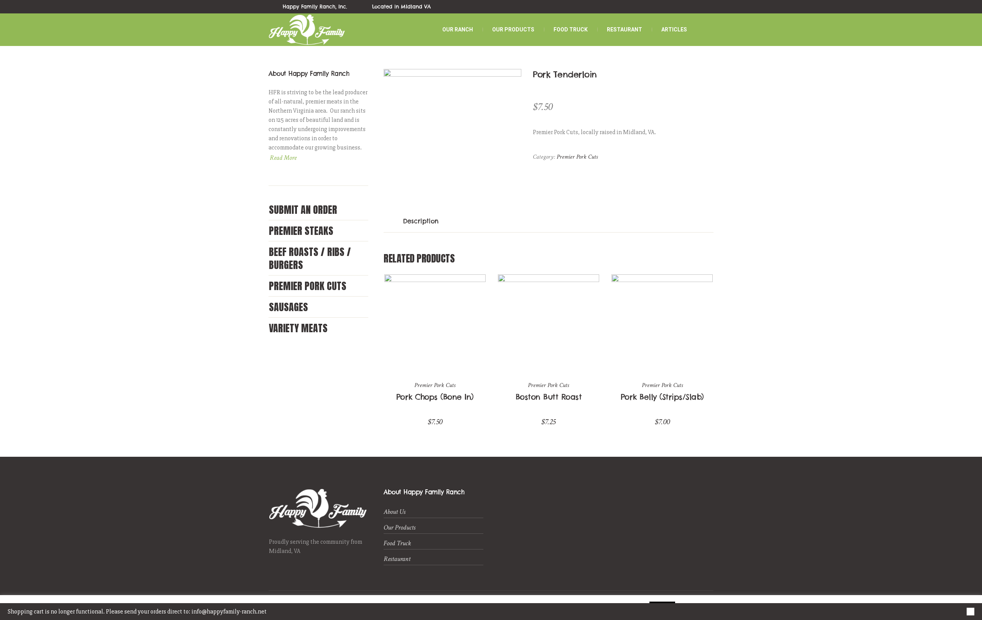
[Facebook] (683, 7)
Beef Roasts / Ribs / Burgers (310, 258)
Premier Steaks (301, 230)
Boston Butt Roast (549, 397)
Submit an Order (303, 209)
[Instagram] (709, 7)
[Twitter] (692, 7)
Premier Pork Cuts (577, 157)
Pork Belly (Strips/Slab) (662, 397)
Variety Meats (298, 328)
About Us (394, 511)
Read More (283, 157)
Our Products (399, 527)
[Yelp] (700, 7)
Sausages (288, 307)
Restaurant (397, 558)
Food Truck (397, 543)
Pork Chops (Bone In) (435, 397)
